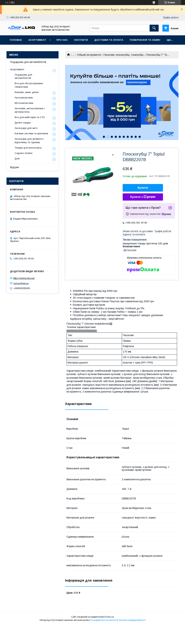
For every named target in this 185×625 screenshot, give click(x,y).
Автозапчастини (24, 97)
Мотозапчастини (24, 103)
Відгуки (14, 167)
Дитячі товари (23, 122)
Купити (143, 187)
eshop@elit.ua (21, 283)
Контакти (81, 40)
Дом (17, 158)
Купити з (136, 196)
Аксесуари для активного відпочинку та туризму (29, 140)
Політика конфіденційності (131, 620)
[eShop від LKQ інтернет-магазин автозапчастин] (22, 30)
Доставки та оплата (108, 40)
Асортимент (37, 40)
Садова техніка (23, 153)
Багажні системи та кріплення (31, 133)
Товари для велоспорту (28, 147)
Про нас (62, 40)
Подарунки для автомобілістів (28, 62)
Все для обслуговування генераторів (29, 85)
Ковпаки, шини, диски (26, 92)
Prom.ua (109, 617)
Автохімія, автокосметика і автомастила (30, 110)
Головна (16, 40)
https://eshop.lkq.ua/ (24, 278)
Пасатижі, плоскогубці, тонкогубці (123, 54)
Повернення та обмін (145, 40)
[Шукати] (154, 28)
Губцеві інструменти (89, 54)
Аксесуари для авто (26, 128)
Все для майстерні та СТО (30, 117)
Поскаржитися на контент (103, 620)
